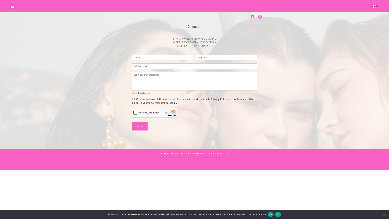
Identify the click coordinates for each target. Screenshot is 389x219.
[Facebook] (252, 17)
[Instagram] (260, 17)
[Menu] (12, 6)
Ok (270, 214)
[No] (384, 214)
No (278, 214)
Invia (140, 126)
